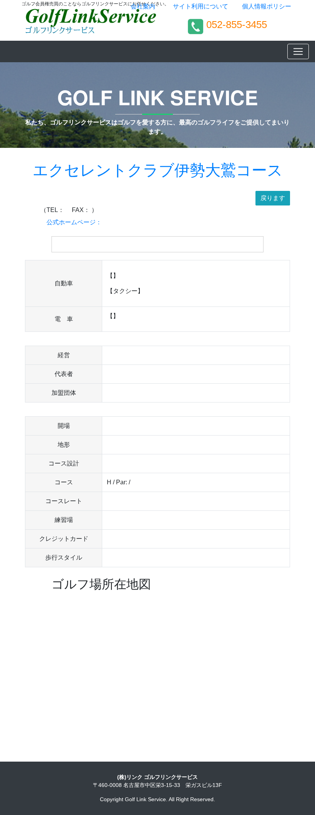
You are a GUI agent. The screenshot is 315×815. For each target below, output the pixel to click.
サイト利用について (200, 6)
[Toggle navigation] (298, 51)
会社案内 (143, 6)
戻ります (272, 198)
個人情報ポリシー (266, 6)
